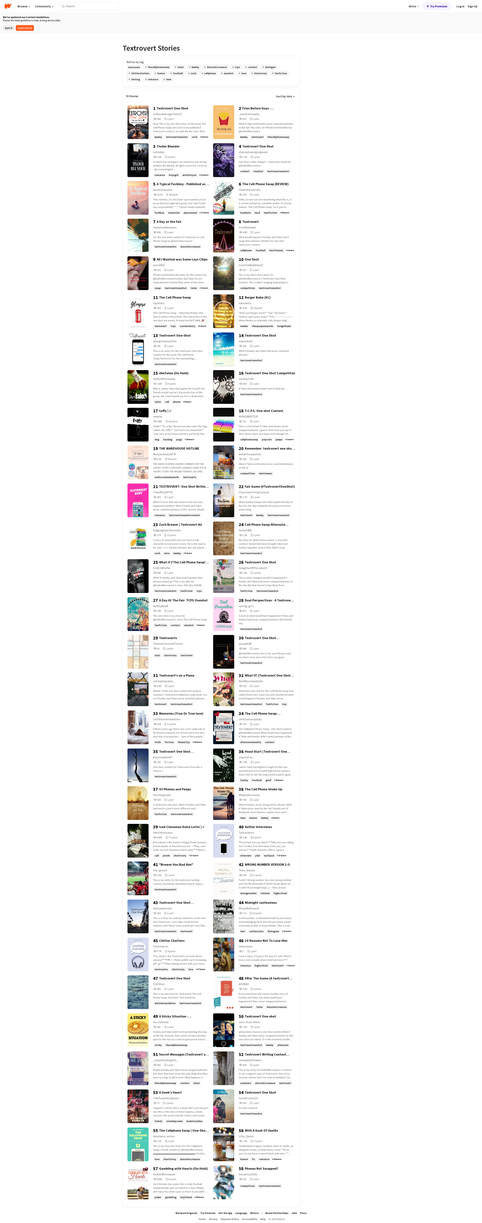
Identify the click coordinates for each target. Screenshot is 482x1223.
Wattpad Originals (186, 1213)
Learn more (25, 28)
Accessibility (249, 1219)
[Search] (63, 6)
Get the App (225, 1213)
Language (241, 1213)
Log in (460, 6)
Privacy (213, 1219)
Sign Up (472, 6)
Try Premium (438, 6)
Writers (254, 1213)
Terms (202, 1219)
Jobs (294, 1213)
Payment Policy (230, 1219)
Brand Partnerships (276, 1213)
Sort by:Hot (284, 96)
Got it (8, 28)
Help (263, 1219)
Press (303, 1213)
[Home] (8, 6)
